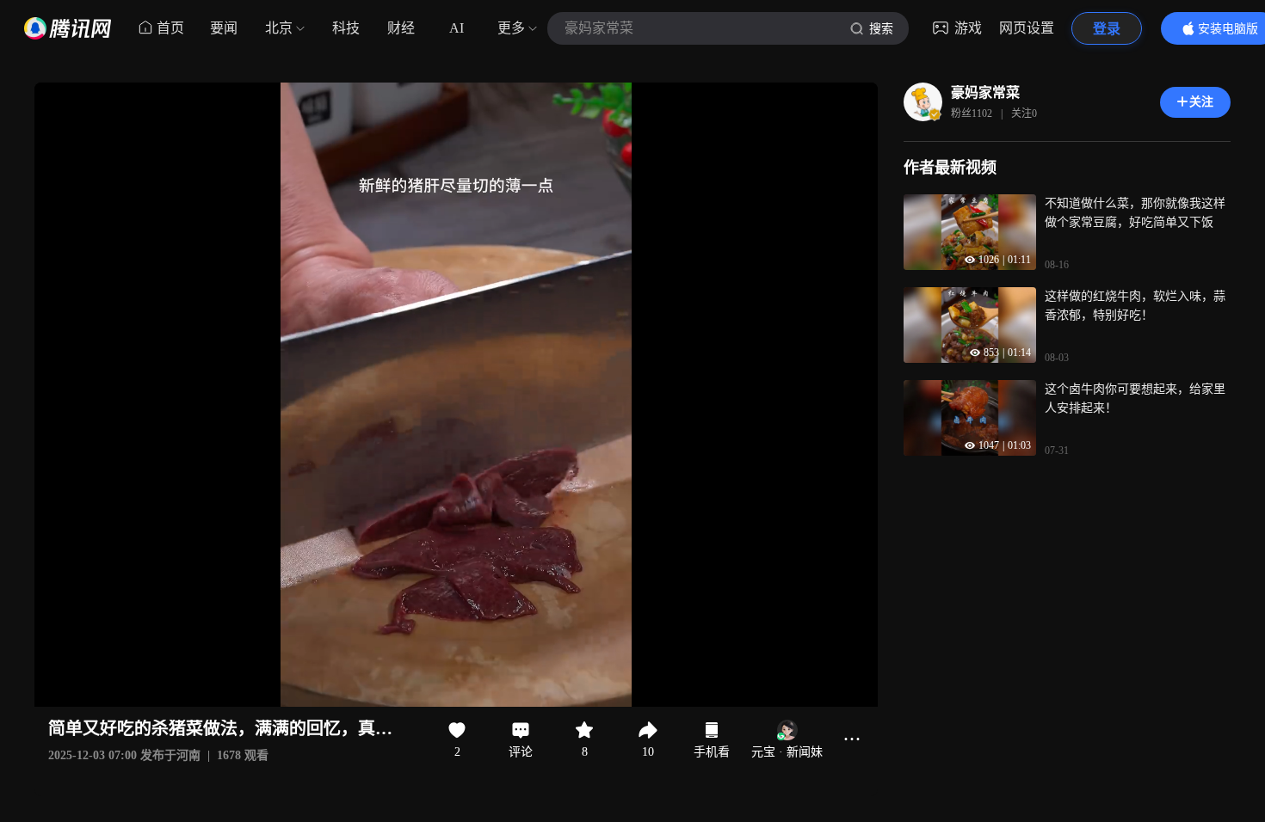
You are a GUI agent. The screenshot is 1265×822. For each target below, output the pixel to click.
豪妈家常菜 (985, 92)
